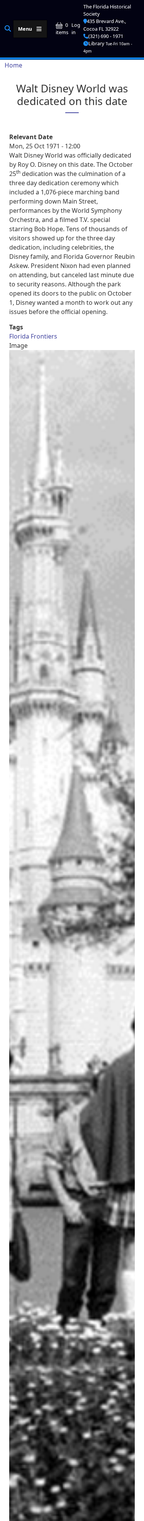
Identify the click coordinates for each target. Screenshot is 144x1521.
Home (13, 65)
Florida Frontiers (33, 336)
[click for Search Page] (8, 28)
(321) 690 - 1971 (105, 36)
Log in (75, 28)
